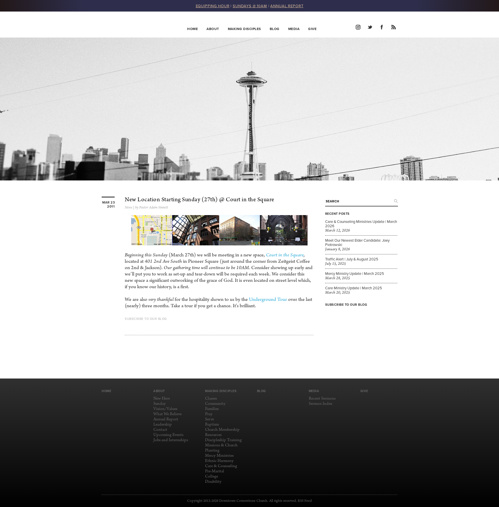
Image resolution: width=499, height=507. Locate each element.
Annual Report (165, 419)
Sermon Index (320, 404)
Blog (275, 28)
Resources (213, 435)
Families (212, 409)
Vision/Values (165, 409)
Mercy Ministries (219, 455)
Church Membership (222, 430)
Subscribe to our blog (346, 304)
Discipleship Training (223, 440)
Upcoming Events (168, 435)
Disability (213, 481)
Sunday (159, 404)
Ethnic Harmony (219, 461)
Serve (209, 419)
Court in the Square (285, 255)
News (128, 207)
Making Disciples (244, 28)
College (211, 476)
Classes (211, 398)
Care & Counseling (221, 466)
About (212, 28)
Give (312, 28)
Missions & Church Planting (221, 448)
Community (215, 404)
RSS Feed (305, 501)
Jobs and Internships (170, 440)
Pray (209, 414)
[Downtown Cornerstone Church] (131, 24)
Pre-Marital (214, 471)
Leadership (162, 424)
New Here (161, 398)
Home (192, 28)
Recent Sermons (322, 398)
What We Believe (167, 414)
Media (294, 28)
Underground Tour (268, 299)
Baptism (212, 424)
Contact (160, 430)
